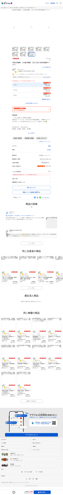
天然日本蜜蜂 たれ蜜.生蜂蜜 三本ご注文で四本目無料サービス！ (24, 7)
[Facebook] (33, 479)
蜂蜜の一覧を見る (31, 401)
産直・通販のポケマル (5, 7)
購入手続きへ (43, 492)
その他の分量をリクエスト (31, 103)
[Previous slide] (14, 27)
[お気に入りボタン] (17, 258)
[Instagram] (30, 479)
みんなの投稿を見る (46, 67)
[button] (31, 70)
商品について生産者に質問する (31, 192)
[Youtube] (36, 479)
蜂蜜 (11, 7)
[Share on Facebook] (35, 197)
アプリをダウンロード (31, 434)
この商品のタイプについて (44, 141)
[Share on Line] (40, 197)
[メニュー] (60, 3)
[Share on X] (37, 197)
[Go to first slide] (48, 27)
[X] (26, 479)
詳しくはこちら (47, 77)
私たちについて (31, 187)
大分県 (49, 149)
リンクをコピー (45, 197)
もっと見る (31, 243)
